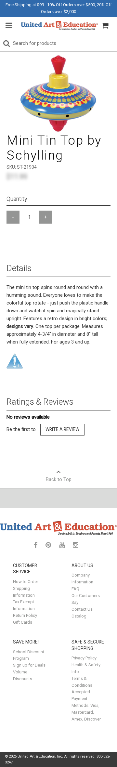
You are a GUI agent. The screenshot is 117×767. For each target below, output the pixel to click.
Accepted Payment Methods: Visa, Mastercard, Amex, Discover (86, 705)
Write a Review (62, 429)
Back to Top (59, 479)
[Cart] (105, 26)
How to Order (25, 581)
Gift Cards (22, 622)
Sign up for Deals (29, 665)
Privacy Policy (84, 658)
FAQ (75, 588)
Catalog (79, 616)
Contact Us (82, 609)
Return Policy (25, 615)
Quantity (16, 198)
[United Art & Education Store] (59, 25)
